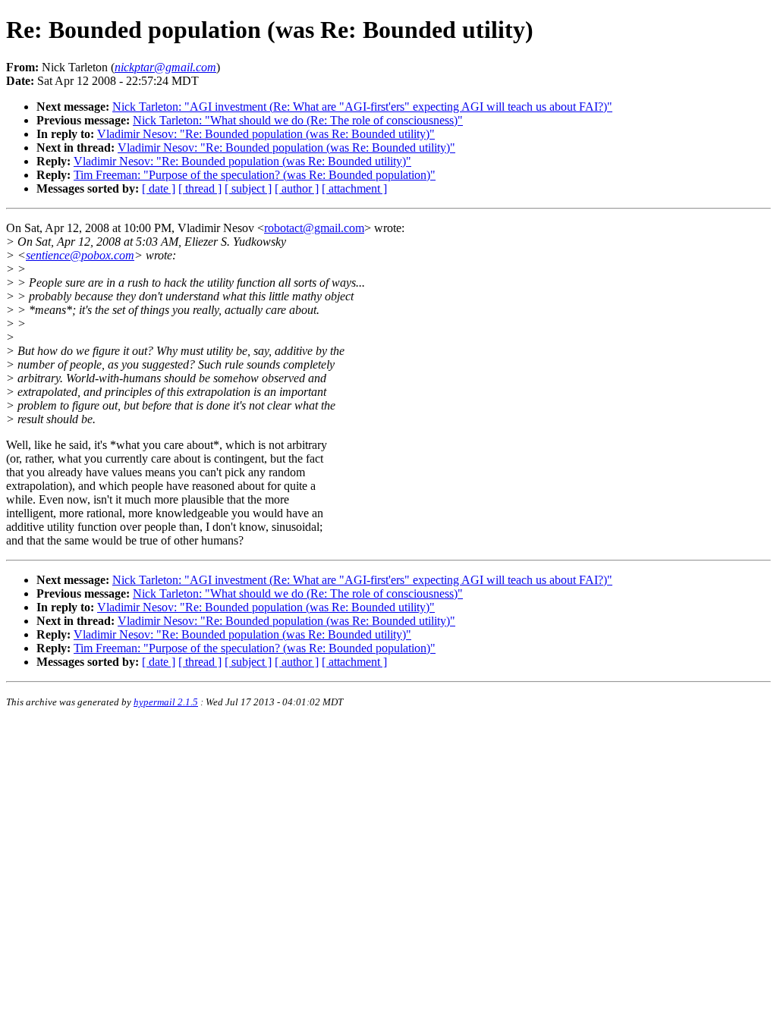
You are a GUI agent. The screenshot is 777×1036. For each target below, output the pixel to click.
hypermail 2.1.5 (166, 702)
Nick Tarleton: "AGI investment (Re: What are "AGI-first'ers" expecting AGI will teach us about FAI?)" (362, 106)
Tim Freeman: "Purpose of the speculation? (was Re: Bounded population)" (255, 174)
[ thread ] (200, 188)
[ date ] (158, 188)
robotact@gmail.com (314, 227)
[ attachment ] (354, 188)
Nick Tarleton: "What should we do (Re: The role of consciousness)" (298, 120)
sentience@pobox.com (80, 255)
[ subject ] (248, 188)
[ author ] (297, 188)
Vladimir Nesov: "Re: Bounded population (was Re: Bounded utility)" (266, 133)
